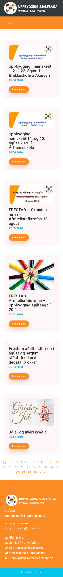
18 (40, 467)
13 (10, 467)
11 (57, 462)
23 (23, 472)
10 (51, 462)
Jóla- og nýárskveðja (28, 432)
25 (35, 472)
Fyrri (6, 462)
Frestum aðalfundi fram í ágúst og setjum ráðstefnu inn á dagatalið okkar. (31, 355)
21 (58, 467)
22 (17, 472)
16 (28, 467)
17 (34, 467)
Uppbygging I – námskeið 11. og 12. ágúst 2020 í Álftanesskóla (27, 141)
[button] (10, 23)
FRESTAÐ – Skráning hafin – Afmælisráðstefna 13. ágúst (29, 216)
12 (4, 467)
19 (46, 467)
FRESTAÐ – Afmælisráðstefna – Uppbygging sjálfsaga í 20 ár (30, 303)
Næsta (43, 472)
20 (52, 467)
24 (29, 472)
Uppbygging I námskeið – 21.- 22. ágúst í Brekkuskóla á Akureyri (30, 71)
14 (16, 467)
